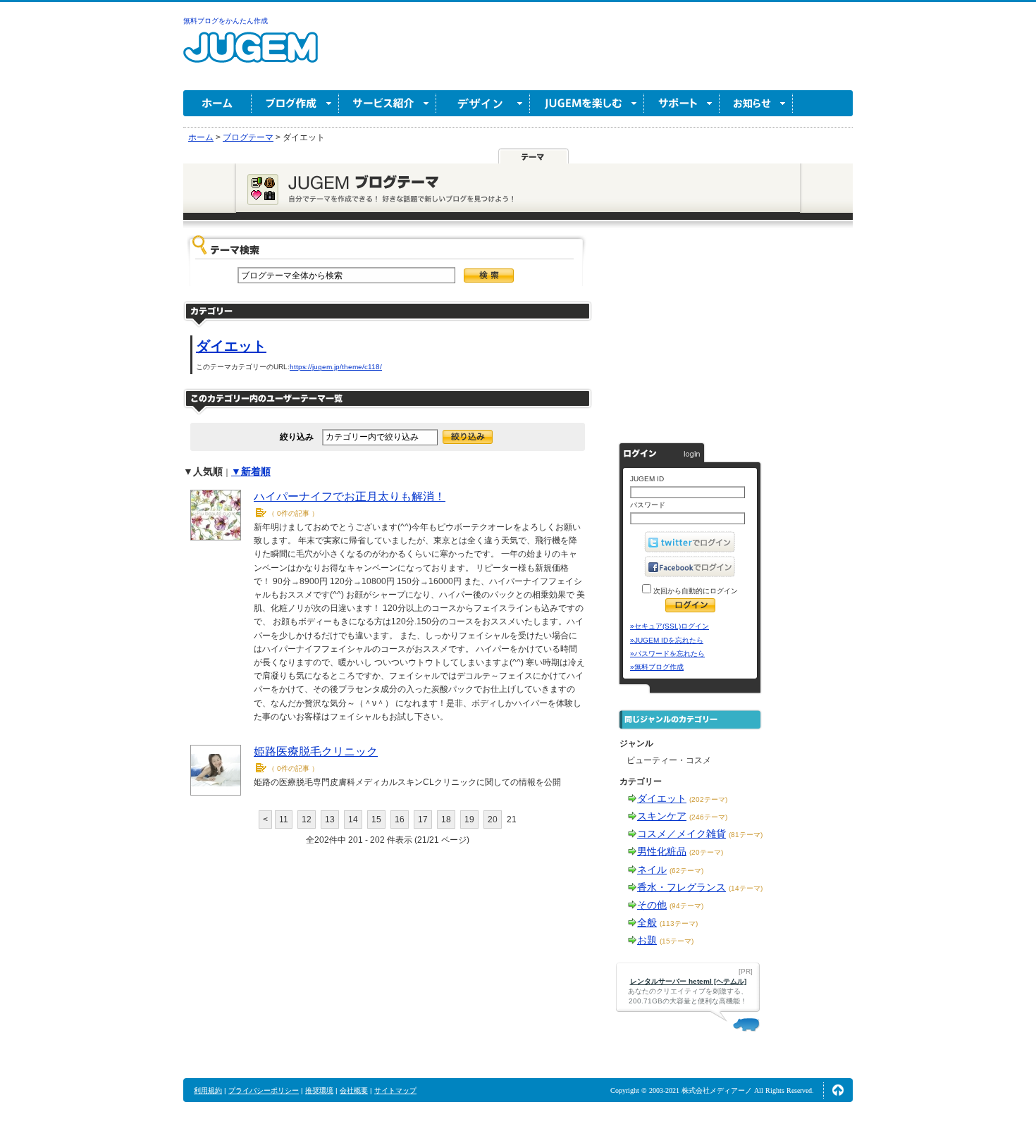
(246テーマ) (708, 817)
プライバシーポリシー (263, 1090)
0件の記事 (293, 513)
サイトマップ (395, 1090)
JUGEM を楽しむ (587, 103)
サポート (682, 103)
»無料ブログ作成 (657, 667)
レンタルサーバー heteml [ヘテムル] (688, 981)
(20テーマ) (706, 852)
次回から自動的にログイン (694, 591)
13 (330, 819)
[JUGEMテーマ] (533, 156)
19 (469, 819)
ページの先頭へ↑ (838, 1090)
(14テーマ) (746, 888)
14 (353, 819)
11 (283, 819)
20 (493, 819)
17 (423, 819)
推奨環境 (319, 1090)
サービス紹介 (387, 103)
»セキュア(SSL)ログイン (669, 626)
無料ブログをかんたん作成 (225, 21)
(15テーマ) (676, 941)
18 (446, 819)
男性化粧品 (661, 851)
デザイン (483, 103)
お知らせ (756, 103)
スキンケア (661, 816)
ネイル (652, 869)
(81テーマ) (746, 835)
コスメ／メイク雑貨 (681, 833)
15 (376, 819)
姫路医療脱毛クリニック (316, 751)
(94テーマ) (686, 906)
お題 (647, 940)
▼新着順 (251, 471)
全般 (647, 922)
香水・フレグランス (681, 887)
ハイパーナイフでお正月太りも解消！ (349, 496)
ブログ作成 (295, 103)
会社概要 (354, 1090)
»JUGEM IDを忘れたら (666, 640)
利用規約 (208, 1090)
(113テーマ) (679, 923)
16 (400, 819)
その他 (652, 904)
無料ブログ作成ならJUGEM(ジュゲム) (250, 55)
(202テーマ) (708, 799)
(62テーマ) (686, 870)
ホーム (217, 103)
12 (307, 819)
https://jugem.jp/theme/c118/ (336, 367)
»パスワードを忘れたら (667, 653)
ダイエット (231, 346)
